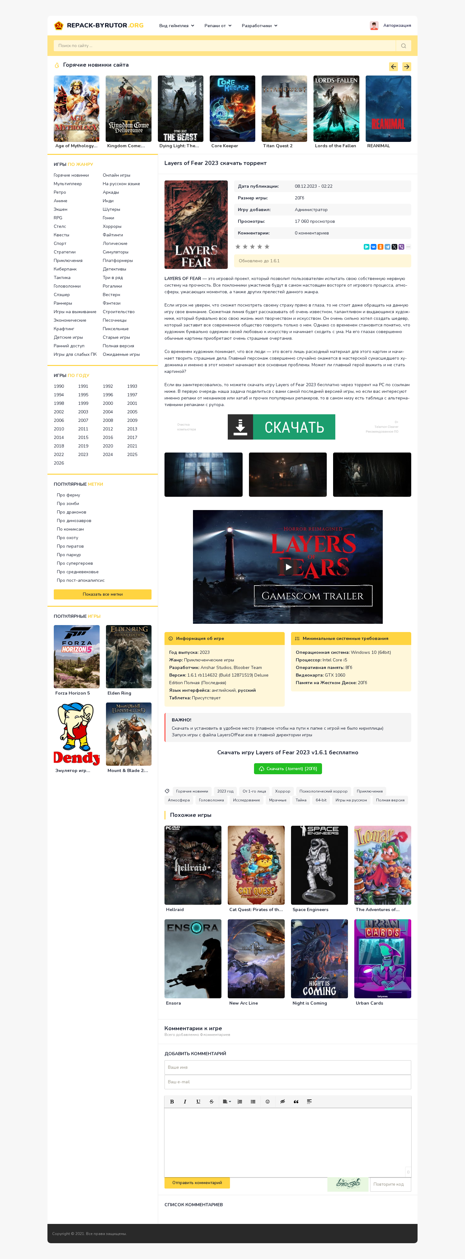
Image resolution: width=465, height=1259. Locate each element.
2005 (132, 412)
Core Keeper (224, 146)
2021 (132, 446)
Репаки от (215, 26)
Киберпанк (65, 269)
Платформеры (118, 261)
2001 (132, 403)
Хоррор (282, 791)
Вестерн (111, 295)
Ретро (60, 192)
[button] (172, 1102)
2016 (108, 438)
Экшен (60, 209)
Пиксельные (116, 329)
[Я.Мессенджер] (366, 247)
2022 (59, 455)
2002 (59, 412)
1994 (59, 395)
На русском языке (121, 184)
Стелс (60, 226)
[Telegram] (387, 247)
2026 (59, 463)
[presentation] (393, 66)
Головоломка (211, 800)
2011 (83, 429)
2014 (59, 438)
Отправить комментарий (197, 1183)
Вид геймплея (174, 26)
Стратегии (65, 252)
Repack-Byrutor (105, 25)
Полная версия (118, 346)
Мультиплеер (68, 184)
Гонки (108, 218)
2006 (59, 420)
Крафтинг (64, 329)
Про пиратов (70, 546)
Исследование (246, 800)
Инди (108, 201)
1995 (83, 395)
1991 (83, 386)
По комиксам (70, 529)
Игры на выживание (75, 312)
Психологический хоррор (324, 791)
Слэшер (62, 295)
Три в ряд (113, 278)
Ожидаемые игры (121, 354)
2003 (83, 412)
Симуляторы (115, 252)
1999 (83, 403)
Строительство (119, 312)
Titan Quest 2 (277, 146)
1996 (108, 395)
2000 (108, 403)
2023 (83, 455)
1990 (59, 386)
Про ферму (68, 495)
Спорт (60, 243)
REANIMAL (378, 146)
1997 (132, 395)
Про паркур (69, 555)
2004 (108, 412)
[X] (394, 247)
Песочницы (115, 320)
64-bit (321, 800)
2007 (83, 420)
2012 (108, 429)
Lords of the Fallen (335, 146)
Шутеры (111, 209)
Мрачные (278, 800)
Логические (115, 243)
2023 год (225, 791)
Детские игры (68, 337)
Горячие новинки (71, 175)
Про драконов (71, 512)
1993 (132, 386)
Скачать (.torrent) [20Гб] (292, 769)
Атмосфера (179, 800)
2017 (132, 438)
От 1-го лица (254, 791)
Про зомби (68, 504)
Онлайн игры (116, 175)
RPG (58, 218)
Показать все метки (103, 594)
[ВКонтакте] (373, 247)
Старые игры (116, 337)
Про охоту (67, 538)
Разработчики (257, 26)
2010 (59, 429)
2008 (108, 420)
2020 (108, 446)
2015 (83, 438)
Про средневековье (78, 572)
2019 (83, 446)
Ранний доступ (69, 346)
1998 (59, 403)
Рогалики (112, 286)
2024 (108, 455)
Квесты (61, 235)
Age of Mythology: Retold (75, 148)
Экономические (70, 320)
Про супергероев (75, 563)
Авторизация (397, 25)
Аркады (111, 192)
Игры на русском (351, 800)
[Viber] (401, 247)
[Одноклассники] (380, 247)
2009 (132, 420)
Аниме (60, 201)
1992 (108, 386)
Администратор (311, 210)
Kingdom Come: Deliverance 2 (124, 148)
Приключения (68, 261)
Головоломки (67, 286)
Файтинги (113, 235)
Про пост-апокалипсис (81, 580)
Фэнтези (112, 303)
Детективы (114, 269)
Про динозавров (74, 521)
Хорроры (112, 226)
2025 (132, 455)
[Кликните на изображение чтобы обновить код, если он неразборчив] (348, 1184)
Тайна (301, 800)
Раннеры (63, 303)
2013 (132, 429)
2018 (59, 446)
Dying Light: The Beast (177, 148)
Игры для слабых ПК (75, 354)
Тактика (62, 278)
